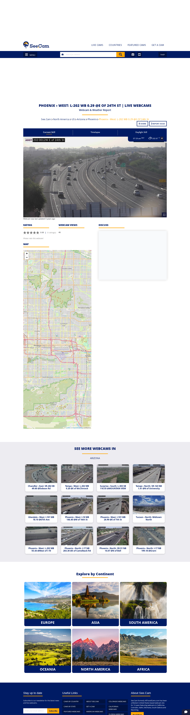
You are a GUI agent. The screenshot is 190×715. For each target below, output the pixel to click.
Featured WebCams (72, 711)
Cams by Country (71, 701)
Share (143, 123)
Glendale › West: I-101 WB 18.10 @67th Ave (41, 518)
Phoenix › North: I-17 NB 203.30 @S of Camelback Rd (77, 549)
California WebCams (113, 707)
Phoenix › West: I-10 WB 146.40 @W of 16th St (77, 518)
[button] (162, 139)
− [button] (27, 257)
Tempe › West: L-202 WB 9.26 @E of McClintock (77, 487)
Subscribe (53, 711)
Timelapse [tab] (95, 132)
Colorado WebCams (117, 701)
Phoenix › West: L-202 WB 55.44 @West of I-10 (41, 549)
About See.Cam (92, 701)
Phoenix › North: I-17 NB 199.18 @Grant (148, 549)
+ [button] (27, 253)
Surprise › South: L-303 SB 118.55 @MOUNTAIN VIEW (113, 487)
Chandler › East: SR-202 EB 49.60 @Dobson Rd (41, 487)
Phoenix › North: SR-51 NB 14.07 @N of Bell (113, 549)
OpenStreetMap (78, 428)
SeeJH (162, 54)
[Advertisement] (95, 19)
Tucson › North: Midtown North (149, 518)
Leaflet (68, 428)
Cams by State (69, 706)
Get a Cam (90, 706)
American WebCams (94, 711)
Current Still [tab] (49, 132)
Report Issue (158, 123)
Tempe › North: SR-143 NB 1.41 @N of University (149, 487)
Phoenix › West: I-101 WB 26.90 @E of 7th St (113, 518)
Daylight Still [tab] (141, 132)
